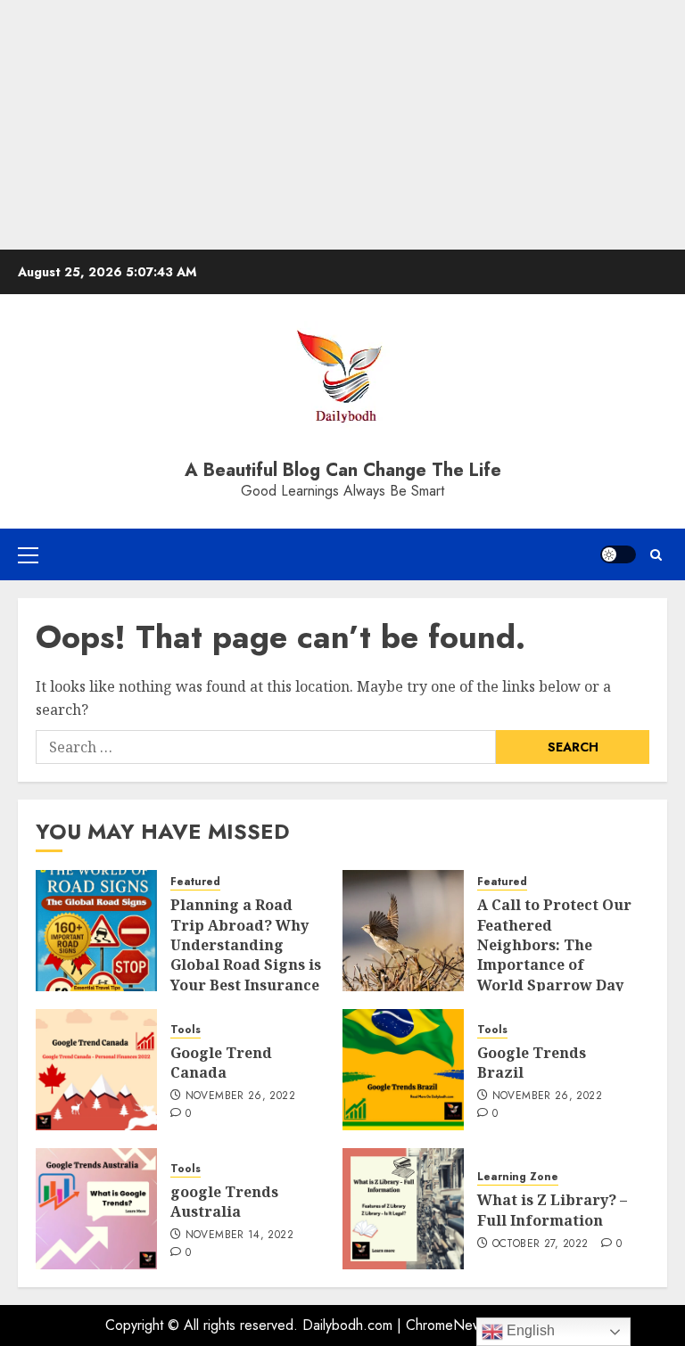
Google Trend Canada (221, 1062)
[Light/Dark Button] (618, 554)
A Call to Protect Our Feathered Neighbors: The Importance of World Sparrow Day (554, 945)
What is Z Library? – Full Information (552, 1209)
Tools (185, 1030)
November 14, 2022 (239, 1235)
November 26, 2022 (240, 1096)
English (529, 1330)
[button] (28, 554)
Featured (195, 882)
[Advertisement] (342, 125)
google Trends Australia (224, 1201)
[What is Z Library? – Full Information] (403, 1208)
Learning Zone (517, 1177)
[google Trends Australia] (96, 1208)
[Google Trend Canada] (96, 1069)
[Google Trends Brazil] (403, 1069)
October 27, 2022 (540, 1244)
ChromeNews (447, 1325)
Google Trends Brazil (531, 1062)
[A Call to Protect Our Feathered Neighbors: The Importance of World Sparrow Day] (403, 930)
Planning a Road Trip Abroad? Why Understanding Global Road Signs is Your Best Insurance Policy (245, 954)
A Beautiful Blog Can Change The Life (343, 470)
